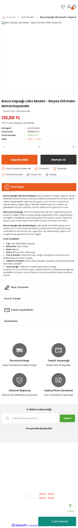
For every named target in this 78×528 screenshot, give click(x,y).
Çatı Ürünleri (34, 128)
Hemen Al (58, 160)
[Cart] (74, 7)
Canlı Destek (59, 521)
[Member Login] (69, 7)
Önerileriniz (11, 321)
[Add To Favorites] (12, 175)
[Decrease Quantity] (4, 147)
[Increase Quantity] (74, 147)
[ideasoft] (19, 525)
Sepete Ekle (19, 160)
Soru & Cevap (12, 298)
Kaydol (67, 418)
